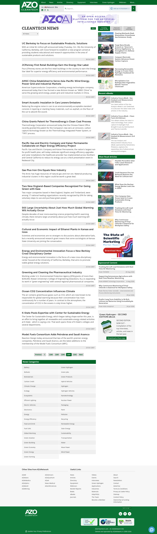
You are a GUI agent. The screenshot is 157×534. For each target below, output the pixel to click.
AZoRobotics (26, 480)
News (72, 475)
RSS (93, 28)
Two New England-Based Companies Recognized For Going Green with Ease (56, 187)
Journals (73, 497)
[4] (105, 73)
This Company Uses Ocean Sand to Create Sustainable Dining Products (123, 199)
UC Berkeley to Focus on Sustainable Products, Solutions (54, 43)
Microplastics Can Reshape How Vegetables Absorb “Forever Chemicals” (125, 84)
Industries (95, 489)
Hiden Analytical (108, 306)
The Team (95, 497)
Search (115, 478)
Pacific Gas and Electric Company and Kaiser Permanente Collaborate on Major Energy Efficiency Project (55, 144)
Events (94, 478)
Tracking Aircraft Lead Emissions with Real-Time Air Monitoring (124, 210)
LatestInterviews (129, 28)
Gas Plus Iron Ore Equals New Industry (44, 170)
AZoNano (25, 478)
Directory (73, 480)
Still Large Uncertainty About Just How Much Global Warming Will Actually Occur (58, 209)
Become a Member (98, 500)
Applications (96, 486)
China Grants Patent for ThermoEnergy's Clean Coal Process (56, 121)
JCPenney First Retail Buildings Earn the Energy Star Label (55, 64)
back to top (126, 508)
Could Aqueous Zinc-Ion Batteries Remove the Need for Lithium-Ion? (124, 174)
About (115, 475)
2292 (75, 355)
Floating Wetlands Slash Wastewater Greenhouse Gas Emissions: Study (125, 35)
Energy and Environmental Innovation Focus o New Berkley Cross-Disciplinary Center (56, 252)
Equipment (74, 483)
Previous (38, 355)
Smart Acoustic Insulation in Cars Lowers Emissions (51, 102)
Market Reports (75, 489)
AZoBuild (25, 486)
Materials (95, 492)
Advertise (116, 486)
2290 (63, 355)
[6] (105, 223)
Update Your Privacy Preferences (39, 531)
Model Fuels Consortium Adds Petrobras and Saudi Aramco (56, 334)
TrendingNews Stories (104, 28)
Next (81, 355)
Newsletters (117, 480)
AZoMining (26, 489)
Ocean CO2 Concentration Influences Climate (48, 291)
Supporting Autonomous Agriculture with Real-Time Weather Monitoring (115, 277)
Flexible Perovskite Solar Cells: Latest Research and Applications (125, 163)
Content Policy (118, 497)
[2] (105, 49)
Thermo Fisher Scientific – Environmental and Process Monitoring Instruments (116, 292)
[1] (105, 37)
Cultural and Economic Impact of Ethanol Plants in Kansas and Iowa (57, 230)
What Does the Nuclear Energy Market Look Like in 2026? (125, 186)
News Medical (50, 483)
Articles (73, 478)
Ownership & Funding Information (121, 501)
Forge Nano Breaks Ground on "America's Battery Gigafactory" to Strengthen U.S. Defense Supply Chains (124, 49)
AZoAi (47, 480)
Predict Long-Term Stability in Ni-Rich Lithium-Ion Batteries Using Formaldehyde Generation (116, 301)
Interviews (95, 480)
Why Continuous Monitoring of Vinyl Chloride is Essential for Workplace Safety (124, 223)
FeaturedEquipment (116, 28)
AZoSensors (49, 475)
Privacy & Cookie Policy (121, 492)
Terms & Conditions (120, 489)
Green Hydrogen (97, 483)
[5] (105, 84)
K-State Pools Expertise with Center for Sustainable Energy (55, 312)
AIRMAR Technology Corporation (113, 281)
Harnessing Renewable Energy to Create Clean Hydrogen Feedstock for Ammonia (124, 72)
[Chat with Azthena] (151, 530)
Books (72, 492)
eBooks (72, 494)
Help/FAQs (95, 494)
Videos (94, 475)
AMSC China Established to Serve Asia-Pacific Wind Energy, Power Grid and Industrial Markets (56, 82)
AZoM (24, 475)
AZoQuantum (49, 478)
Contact (116, 483)
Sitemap (116, 494)
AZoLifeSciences (50, 486)
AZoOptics (25, 483)
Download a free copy (116, 338)
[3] (105, 61)
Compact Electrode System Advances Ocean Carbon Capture (124, 59)
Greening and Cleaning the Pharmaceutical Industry (52, 272)
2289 (57, 355)
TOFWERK (106, 272)
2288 (51, 355)
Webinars (73, 486)
